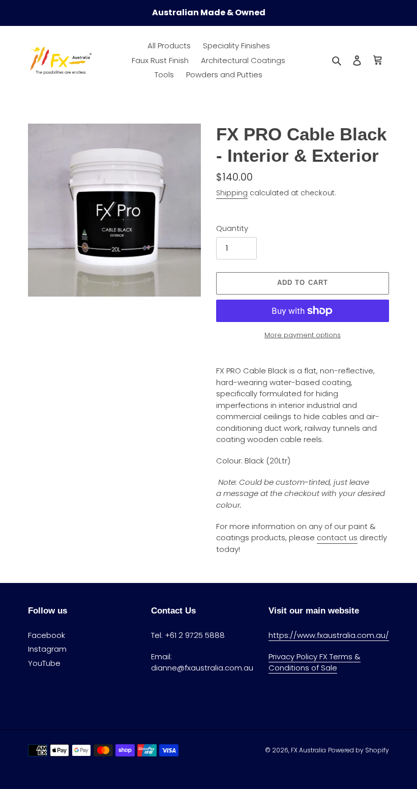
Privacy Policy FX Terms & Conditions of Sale (315, 662)
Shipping (232, 193)
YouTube (44, 663)
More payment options (302, 335)
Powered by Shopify (358, 750)
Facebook (46, 635)
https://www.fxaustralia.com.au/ (329, 635)
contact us (337, 537)
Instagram (47, 649)
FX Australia (308, 750)
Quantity (232, 228)
